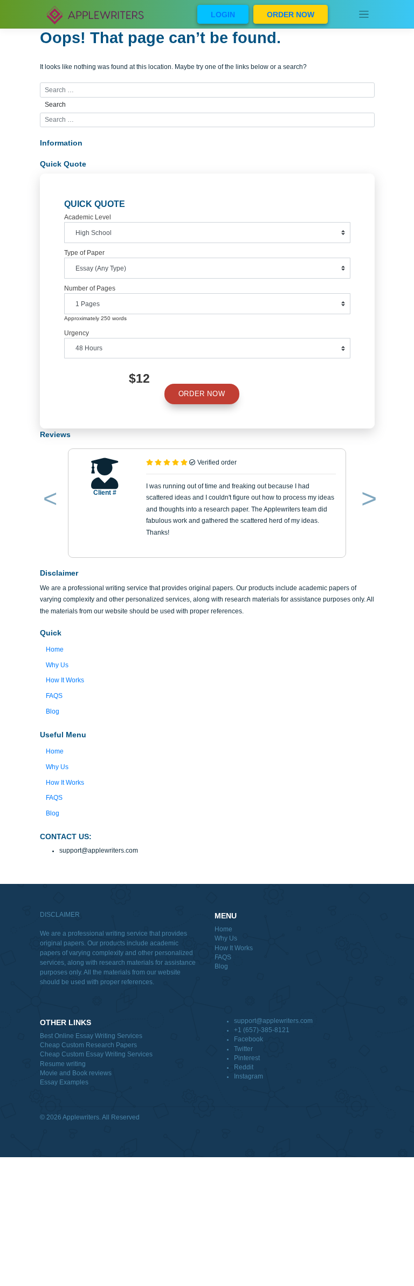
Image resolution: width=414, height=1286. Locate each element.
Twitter (243, 1049)
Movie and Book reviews (76, 1073)
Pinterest (247, 1058)
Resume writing (63, 1064)
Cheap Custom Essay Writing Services (96, 1054)
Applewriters (81, 1117)
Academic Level (87, 217)
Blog (52, 711)
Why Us (57, 665)
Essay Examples (64, 1082)
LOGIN (223, 14)
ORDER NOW (290, 14)
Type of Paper (84, 253)
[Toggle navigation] (364, 14)
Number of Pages (89, 288)
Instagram (248, 1076)
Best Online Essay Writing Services (91, 1036)
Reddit (243, 1067)
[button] (48, 501)
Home (55, 649)
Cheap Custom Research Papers (88, 1045)
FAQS (54, 696)
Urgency (76, 333)
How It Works (65, 680)
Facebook (248, 1039)
